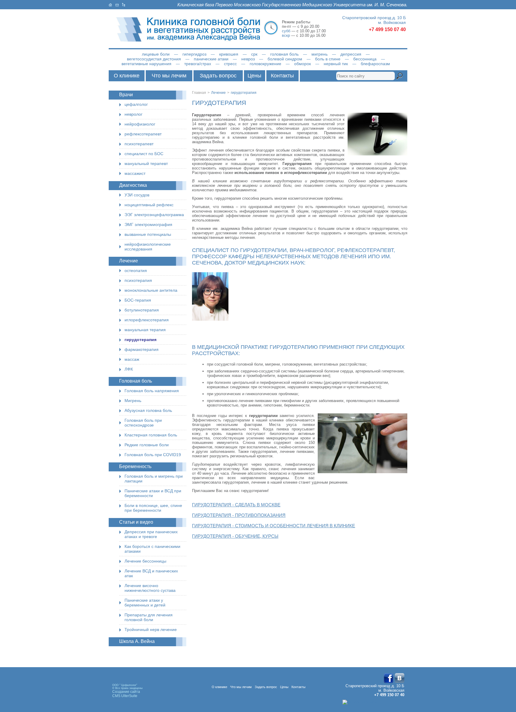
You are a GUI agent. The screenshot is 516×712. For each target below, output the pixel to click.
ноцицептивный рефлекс (149, 204)
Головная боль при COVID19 (153, 454)
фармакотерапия (142, 349)
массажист (135, 173)
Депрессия (350, 54)
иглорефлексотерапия (147, 319)
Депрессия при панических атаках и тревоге (151, 534)
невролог (133, 114)
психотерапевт (139, 143)
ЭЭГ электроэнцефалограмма (154, 214)
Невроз (248, 58)
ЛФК (129, 369)
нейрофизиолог (140, 124)
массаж (132, 359)
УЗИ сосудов (137, 194)
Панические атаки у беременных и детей (145, 602)
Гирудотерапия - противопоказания (238, 515)
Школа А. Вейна (137, 641)
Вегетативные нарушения (146, 63)
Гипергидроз (194, 54)
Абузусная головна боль (148, 410)
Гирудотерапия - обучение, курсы (235, 536)
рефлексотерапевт (143, 134)
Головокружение (265, 63)
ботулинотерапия (142, 310)
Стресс (230, 63)
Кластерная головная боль (151, 435)
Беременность (135, 466)
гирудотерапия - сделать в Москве (236, 504)
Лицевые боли (156, 54)
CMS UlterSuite (124, 696)
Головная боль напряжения (152, 390)
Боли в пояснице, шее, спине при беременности (153, 508)
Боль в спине (327, 58)
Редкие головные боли (147, 444)
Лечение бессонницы (145, 561)
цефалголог (136, 104)
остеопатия (136, 270)
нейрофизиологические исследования (148, 246)
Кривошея (228, 54)
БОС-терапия (138, 300)
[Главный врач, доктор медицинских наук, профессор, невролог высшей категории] (210, 274)
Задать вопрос (218, 76)
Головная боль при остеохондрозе (143, 422)
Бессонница (365, 58)
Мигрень (319, 54)
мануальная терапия (145, 329)
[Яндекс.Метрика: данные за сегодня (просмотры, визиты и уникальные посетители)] (360, 702)
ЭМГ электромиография (148, 224)
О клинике (126, 76)
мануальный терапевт (146, 163)
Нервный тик (336, 63)
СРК (254, 54)
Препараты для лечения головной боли (149, 617)
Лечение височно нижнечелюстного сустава (150, 588)
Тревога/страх (197, 63)
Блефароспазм (375, 63)
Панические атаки (211, 58)
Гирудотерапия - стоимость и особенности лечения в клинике (273, 525)
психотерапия (138, 280)
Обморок (302, 63)
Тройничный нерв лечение (151, 629)
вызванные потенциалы (148, 234)
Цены (254, 76)
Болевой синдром (285, 58)
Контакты (282, 76)
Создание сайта (126, 692)
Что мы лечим (169, 76)
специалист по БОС (144, 153)
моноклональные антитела (151, 290)
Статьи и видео (136, 522)
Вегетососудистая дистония (154, 58)
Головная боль (284, 54)
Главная (199, 93)
